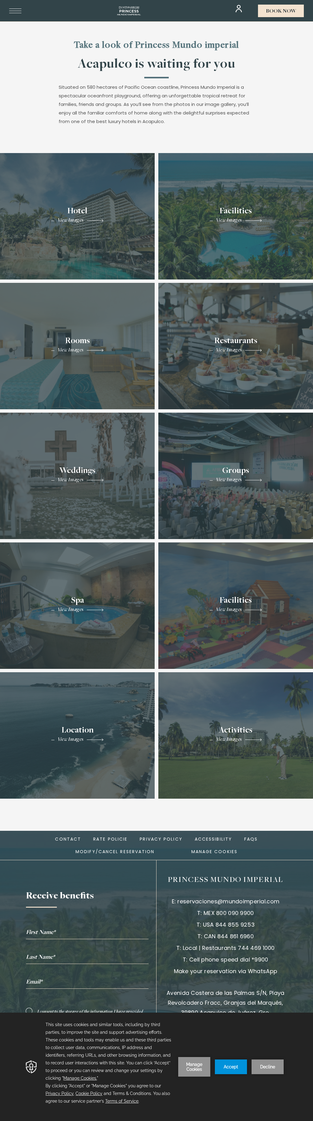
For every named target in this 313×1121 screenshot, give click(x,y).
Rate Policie (110, 839)
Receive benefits (60, 896)
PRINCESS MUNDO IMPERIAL (225, 880)
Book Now (281, 11)
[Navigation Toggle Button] (15, 11)
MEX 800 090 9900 (229, 913)
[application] (156, 1067)
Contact (68, 839)
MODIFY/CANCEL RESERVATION (115, 852)
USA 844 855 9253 (229, 924)
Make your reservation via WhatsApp (226, 971)
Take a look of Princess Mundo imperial (156, 46)
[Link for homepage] (129, 10)
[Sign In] (238, 9)
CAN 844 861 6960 (229, 936)
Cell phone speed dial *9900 (228, 959)
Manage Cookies (214, 852)
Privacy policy (161, 839)
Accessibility (213, 839)
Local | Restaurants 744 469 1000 (229, 948)
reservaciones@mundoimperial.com (228, 901)
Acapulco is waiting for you (156, 64)
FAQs (251, 839)
